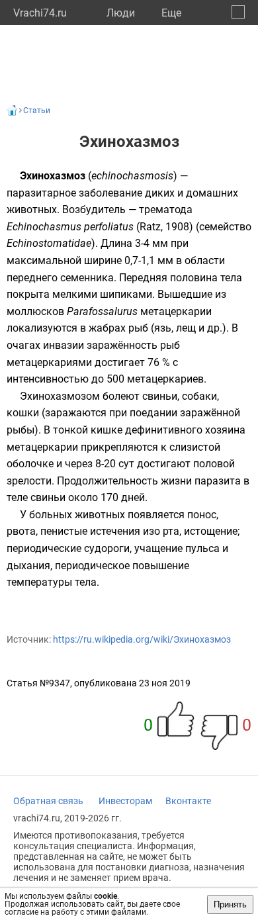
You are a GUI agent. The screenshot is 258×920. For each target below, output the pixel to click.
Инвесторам (125, 801)
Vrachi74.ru (40, 13)
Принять (230, 904)
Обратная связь (48, 801)
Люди (121, 13)
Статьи (36, 110)
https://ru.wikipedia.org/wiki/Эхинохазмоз (142, 639)
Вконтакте (188, 801)
